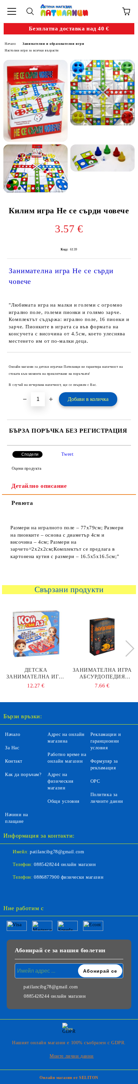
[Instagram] (26, 890)
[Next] (126, 648)
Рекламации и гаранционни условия (105, 741)
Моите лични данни (72, 1056)
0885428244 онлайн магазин (65, 864)
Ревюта (22, 503)
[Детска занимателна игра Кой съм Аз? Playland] (36, 633)
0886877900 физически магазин (69, 877)
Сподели (30, 454)
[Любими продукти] (108, 11)
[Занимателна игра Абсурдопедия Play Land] (102, 633)
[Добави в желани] (121, 363)
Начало (10, 43)
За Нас (12, 747)
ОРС (95, 781)
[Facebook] (12, 890)
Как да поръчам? (23, 774)
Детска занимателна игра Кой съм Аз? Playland (36, 673)
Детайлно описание (39, 485)
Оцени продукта (26, 468)
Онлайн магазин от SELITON (69, 1077)
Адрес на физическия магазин (60, 781)
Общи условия (63, 801)
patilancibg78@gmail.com (57, 851)
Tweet (67, 454)
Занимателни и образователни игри (53, 43)
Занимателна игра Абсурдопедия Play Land (102, 673)
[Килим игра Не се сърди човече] (35, 101)
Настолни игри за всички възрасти (32, 50)
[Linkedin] (41, 890)
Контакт (13, 761)
